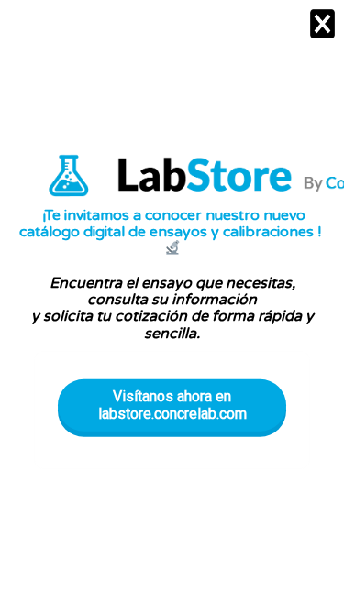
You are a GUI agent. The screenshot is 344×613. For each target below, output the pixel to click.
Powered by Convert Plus (172, 600)
